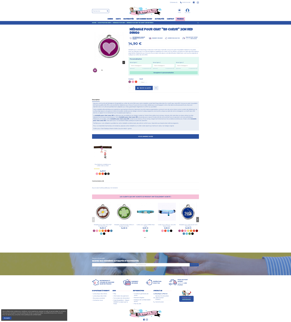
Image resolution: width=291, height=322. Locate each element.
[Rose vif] (182, 231)
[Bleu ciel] (101, 233)
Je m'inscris (194, 264)
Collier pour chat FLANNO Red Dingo (145, 225)
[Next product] (198, 23)
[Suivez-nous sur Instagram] (197, 2)
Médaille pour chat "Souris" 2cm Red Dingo (188, 225)
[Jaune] (100, 231)
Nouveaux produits (99, 298)
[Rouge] (102, 174)
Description (96, 99)
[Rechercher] (107, 11)
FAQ (114, 293)
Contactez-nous (98, 300)
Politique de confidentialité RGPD (142, 300)
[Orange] (100, 174)
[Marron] (108, 231)
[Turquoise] (147, 231)
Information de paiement (121, 296)
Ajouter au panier (145, 88)
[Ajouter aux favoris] (156, 88)
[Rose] (97, 174)
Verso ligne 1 (133, 62)
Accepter (7, 318)
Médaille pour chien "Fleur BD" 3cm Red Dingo (103, 225)
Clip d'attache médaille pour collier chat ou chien (103, 165)
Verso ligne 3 (180, 62)
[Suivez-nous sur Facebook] (194, 2)
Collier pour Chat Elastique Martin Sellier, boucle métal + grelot (112, 128)
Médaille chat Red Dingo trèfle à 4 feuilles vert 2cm (124, 225)
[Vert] (189, 233)
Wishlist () (174, 2)
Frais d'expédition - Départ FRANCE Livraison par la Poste (121, 302)
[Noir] (105, 174)
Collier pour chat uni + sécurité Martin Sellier (167, 225)
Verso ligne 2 (157, 62)
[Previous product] (197, 23)
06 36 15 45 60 (186, 2)
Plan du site (137, 303)
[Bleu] (111, 231)
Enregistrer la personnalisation (164, 72)
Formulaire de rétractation (121, 298)
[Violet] (94, 231)
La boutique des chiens (100, 293)
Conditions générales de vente (141, 294)
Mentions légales (139, 297)
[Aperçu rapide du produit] (104, 162)
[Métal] (108, 174)
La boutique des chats (99, 296)
